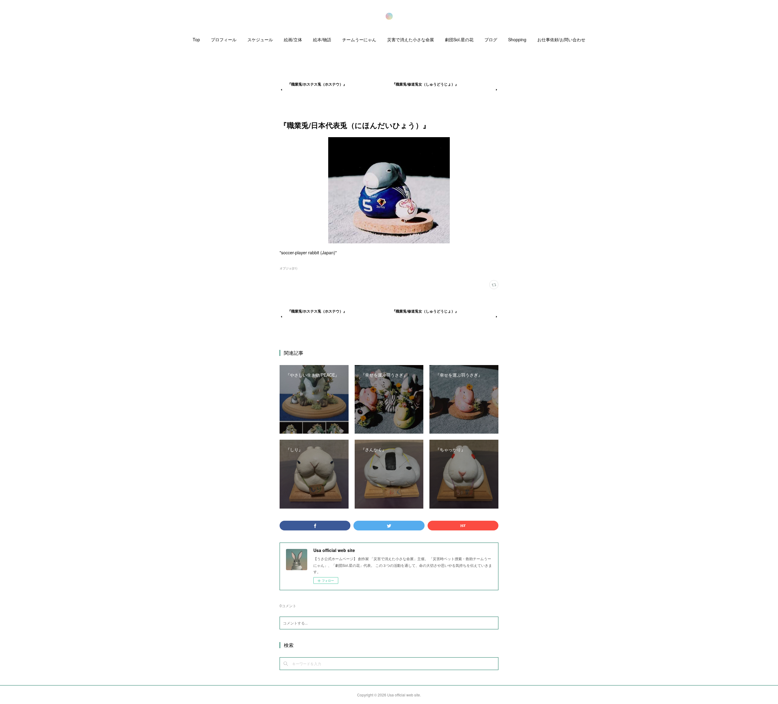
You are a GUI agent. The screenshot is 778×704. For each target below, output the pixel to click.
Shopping (517, 39)
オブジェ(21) (288, 268)
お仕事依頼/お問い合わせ (561, 39)
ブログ (490, 39)
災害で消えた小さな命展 (410, 39)
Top (196, 39)
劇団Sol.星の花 (459, 39)
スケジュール (260, 39)
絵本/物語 (322, 39)
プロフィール (223, 39)
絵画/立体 (293, 39)
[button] (196, 41)
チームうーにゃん (359, 39)
